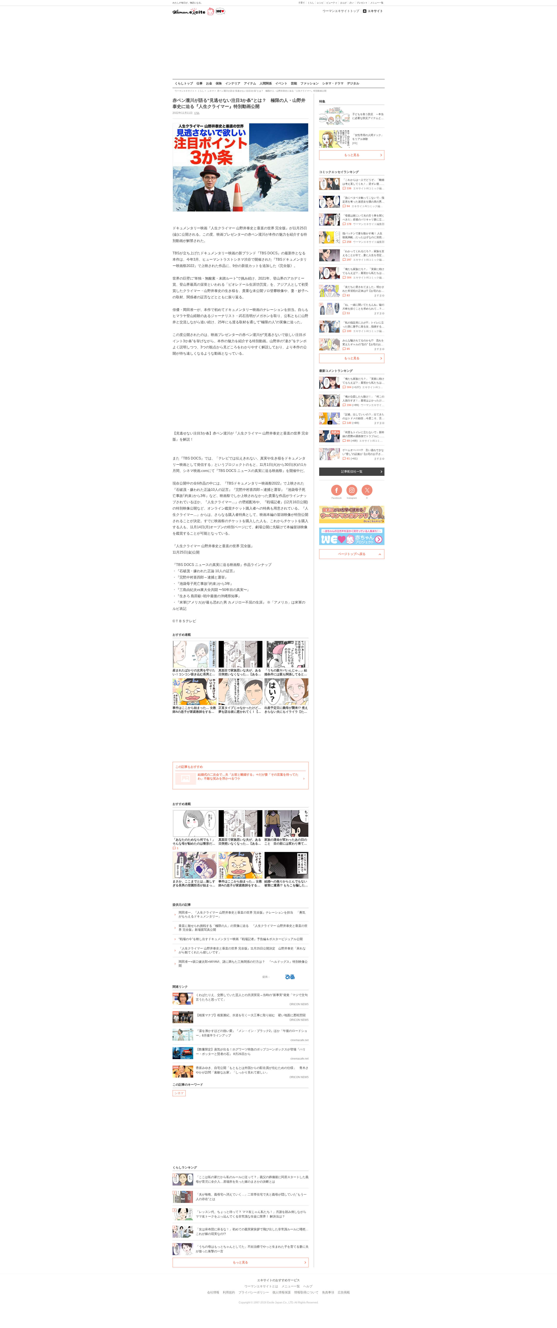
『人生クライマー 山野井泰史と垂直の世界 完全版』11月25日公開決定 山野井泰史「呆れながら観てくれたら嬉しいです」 (242, 950)
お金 (209, 83)
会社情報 (213, 1292)
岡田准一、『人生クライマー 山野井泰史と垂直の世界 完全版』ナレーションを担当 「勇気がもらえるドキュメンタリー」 (242, 914)
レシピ (320, 3)
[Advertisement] (278, 47)
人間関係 (266, 83)
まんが (343, 3)
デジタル (353, 83)
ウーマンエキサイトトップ (341, 11)
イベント (281, 83)
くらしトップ (184, 83)
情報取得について (306, 1292)
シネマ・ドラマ (333, 83)
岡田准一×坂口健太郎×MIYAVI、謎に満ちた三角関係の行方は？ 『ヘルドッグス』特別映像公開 (243, 963)
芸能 (294, 83)
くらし (311, 3)
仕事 (199, 83)
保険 (219, 83)
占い (351, 3)
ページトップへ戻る (352, 554)
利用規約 (229, 1292)
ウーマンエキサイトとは (261, 1286)
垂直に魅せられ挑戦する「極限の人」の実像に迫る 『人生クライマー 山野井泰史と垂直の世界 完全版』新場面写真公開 (243, 927)
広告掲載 (344, 1292)
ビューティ (331, 3)
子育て (301, 3)
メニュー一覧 (376, 3)
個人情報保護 (281, 1292)
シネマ (179, 1093)
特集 (322, 101)
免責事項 (328, 1292)
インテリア (232, 83)
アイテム (250, 83)
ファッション (309, 83)
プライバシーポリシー (253, 1292)
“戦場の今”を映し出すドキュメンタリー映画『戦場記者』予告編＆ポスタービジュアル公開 (241, 939)
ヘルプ (307, 1286)
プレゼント (362, 3)
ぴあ (197, 112)
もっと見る (240, 1262)
